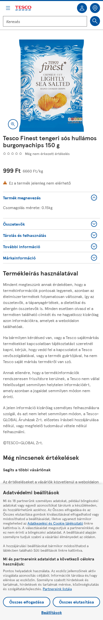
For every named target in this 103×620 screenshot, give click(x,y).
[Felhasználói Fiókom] (82, 8)
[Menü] (8, 8)
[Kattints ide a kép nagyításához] (13, 124)
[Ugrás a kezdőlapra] (23, 8)
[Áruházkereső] (95, 8)
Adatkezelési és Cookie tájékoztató (55, 523)
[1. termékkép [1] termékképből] (51, 85)
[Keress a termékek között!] (95, 21)
